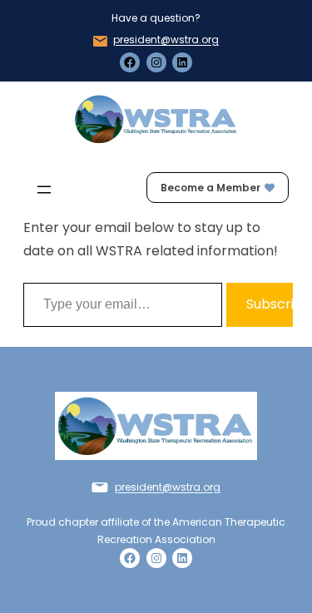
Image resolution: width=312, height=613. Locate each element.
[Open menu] (44, 189)
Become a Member (210, 187)
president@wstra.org (166, 39)
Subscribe (269, 304)
